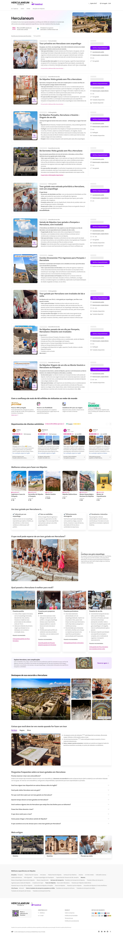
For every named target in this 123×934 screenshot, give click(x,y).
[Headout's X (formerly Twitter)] (110, 931)
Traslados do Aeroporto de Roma (65, 888)
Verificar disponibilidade (100, 48)
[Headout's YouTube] (104, 931)
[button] (15, 440)
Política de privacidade (71, 915)
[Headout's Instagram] (101, 931)
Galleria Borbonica (16, 877)
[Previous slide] (15, 54)
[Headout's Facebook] (107, 931)
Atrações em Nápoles (39, 8)
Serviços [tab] (14, 730)
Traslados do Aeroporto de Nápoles (75, 880)
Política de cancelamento (72, 921)
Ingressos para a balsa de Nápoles (20, 883)
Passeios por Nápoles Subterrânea (81, 883)
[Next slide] (35, 54)
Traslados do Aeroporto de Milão (86, 888)
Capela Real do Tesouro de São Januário (67, 877)
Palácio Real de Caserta (31, 875)
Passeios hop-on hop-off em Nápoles (21, 885)
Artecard (21, 888)
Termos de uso (69, 918)
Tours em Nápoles (60, 885)
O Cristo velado (89, 875)
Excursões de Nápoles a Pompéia (43, 885)
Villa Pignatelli (28, 877)
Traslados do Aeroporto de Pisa (41, 891)
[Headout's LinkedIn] (98, 931)
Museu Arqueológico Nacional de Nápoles (23, 880)
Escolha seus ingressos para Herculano (21, 35)
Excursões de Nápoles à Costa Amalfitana (95, 885)
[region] (25, 54)
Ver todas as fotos (105, 718)
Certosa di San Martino (70, 875)
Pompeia (20, 875)
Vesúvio (81, 875)
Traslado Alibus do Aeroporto (95, 880)
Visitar (28, 8)
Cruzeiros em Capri (37, 883)
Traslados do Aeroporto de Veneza (21, 891)
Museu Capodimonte (42, 880)
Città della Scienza (101, 875)
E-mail (41, 915)
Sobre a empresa (69, 913)
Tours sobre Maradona (63, 883)
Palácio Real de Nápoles (55, 875)
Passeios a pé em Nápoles (74, 885)
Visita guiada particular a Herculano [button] (74, 643)
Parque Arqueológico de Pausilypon (44, 877)
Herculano (43, 875)
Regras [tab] (22, 730)
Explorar (15, 8)
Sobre (22, 8)
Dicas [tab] (29, 730)
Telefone (42, 913)
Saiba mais (14, 415)
